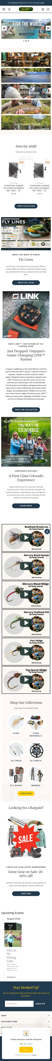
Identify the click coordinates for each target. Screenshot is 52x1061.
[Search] (7, 9)
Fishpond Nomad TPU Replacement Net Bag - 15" (40, 188)
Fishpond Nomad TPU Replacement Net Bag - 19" (14, 188)
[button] (47, 531)
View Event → (11, 977)
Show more (26, 793)
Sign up (40, 1004)
